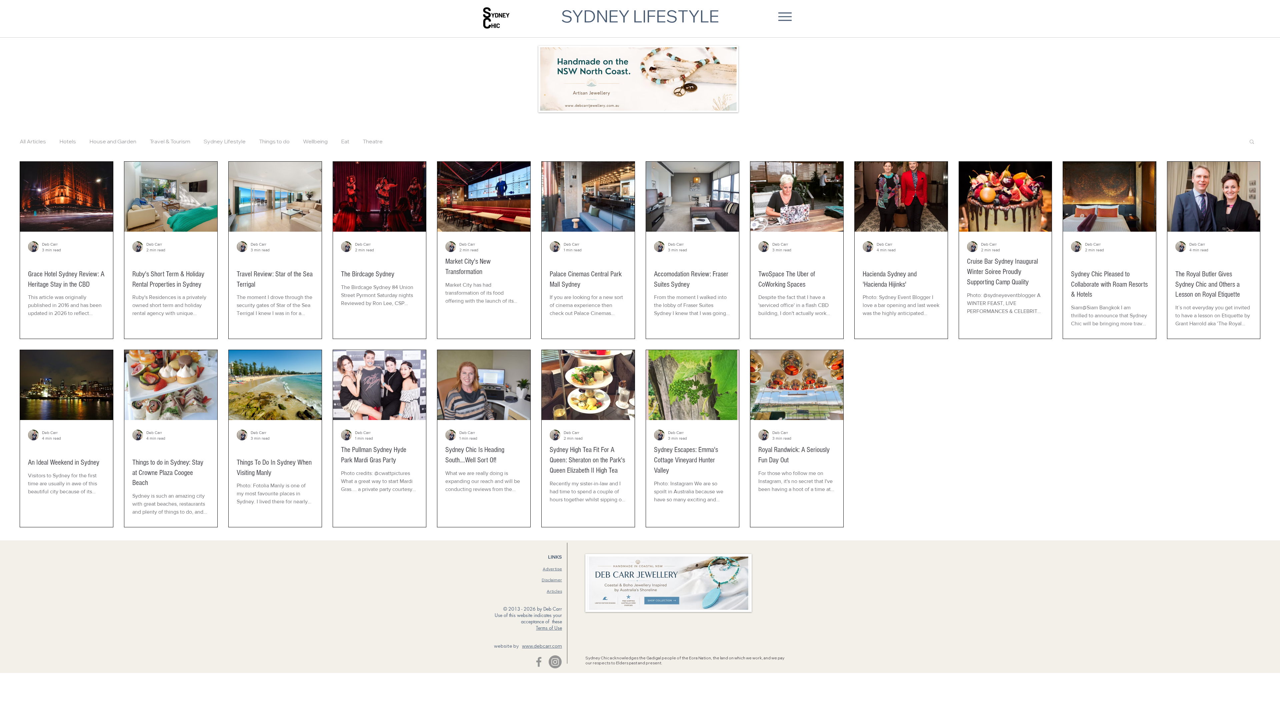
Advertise (552, 568)
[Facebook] (538, 661)
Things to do (274, 141)
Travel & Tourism (170, 141)
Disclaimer (552, 579)
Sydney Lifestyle (225, 141)
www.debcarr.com (542, 646)
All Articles (33, 141)
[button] (1252, 142)
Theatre (373, 141)
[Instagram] (555, 661)
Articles (554, 591)
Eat (345, 141)
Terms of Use (549, 628)
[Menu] (785, 16)
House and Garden (112, 141)
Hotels (67, 141)
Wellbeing (315, 141)
